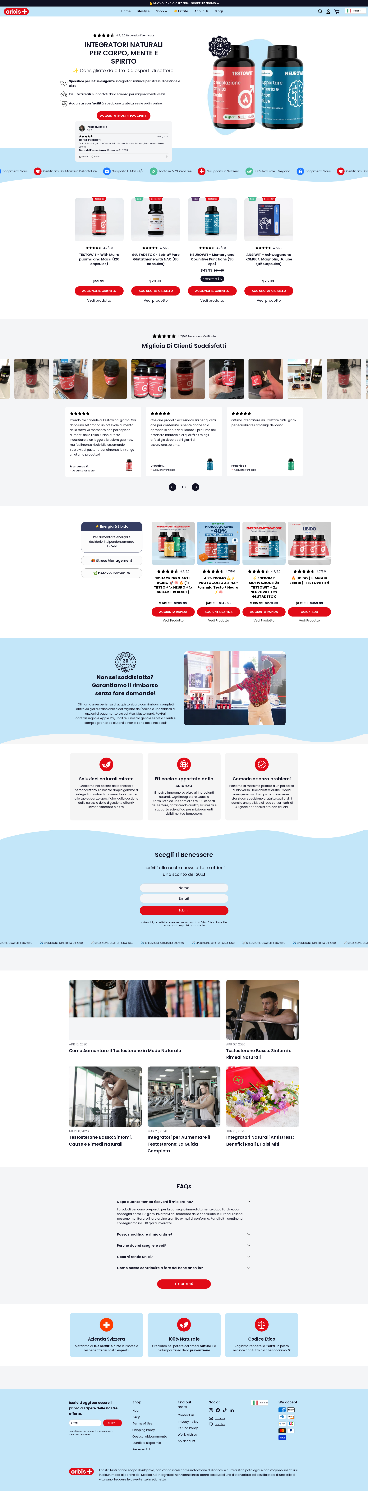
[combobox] (355, 11)
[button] (172, 487)
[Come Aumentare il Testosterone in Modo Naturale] (144, 1010)
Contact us (186, 1415)
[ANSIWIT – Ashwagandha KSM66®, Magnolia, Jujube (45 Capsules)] (268, 219)
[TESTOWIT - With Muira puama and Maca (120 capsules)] (99, 219)
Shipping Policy (143, 1430)
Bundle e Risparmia (146, 1443)
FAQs (136, 1417)
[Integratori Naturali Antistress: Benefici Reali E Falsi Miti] (262, 1097)
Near (136, 1410)
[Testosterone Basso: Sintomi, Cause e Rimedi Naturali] (105, 1097)
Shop (160, 11)
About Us (201, 11)
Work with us (187, 1434)
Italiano (357, 11)
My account (187, 1441)
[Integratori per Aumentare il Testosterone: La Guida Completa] (184, 1097)
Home (126, 11)
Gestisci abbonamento (149, 1436)
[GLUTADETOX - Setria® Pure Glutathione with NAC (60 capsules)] (155, 219)
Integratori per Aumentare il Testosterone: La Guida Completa (179, 1144)
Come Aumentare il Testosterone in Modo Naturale (125, 1051)
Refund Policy (188, 1428)
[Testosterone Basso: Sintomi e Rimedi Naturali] (262, 1010)
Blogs (219, 11)
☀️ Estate (180, 11)
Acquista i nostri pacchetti (123, 115)
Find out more (184, 1404)
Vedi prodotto (99, 300)
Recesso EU (141, 1449)
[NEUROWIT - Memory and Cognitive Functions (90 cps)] (212, 219)
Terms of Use (142, 1423)
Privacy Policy (188, 1422)
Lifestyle (143, 11)
